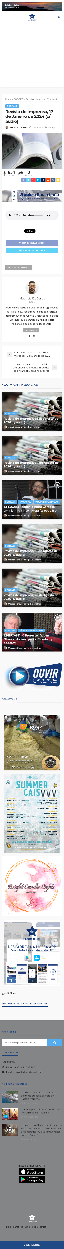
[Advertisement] (32, 55)
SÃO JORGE (25, 502)
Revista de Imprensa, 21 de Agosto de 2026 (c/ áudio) (31, 552)
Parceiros (18, 1226)
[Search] (59, 17)
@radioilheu (9, 993)
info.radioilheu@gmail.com (28, 1071)
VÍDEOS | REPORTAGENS (46, 502)
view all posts (31, 330)
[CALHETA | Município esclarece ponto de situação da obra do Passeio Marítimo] (10, 1097)
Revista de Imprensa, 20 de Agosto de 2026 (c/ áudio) (31, 597)
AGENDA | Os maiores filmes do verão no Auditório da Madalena (41, 1111)
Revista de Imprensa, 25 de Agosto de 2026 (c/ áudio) (31, 420)
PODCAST (12, 106)
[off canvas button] (4, 17)
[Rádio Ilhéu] (32, 1218)
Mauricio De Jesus (19, 127)
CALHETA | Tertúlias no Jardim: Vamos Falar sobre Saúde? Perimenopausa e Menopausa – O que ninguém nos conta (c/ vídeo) (41, 1130)
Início (8, 1226)
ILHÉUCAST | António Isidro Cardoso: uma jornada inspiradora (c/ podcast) (30, 508)
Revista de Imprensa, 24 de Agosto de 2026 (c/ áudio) (31, 464)
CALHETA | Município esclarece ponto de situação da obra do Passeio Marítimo (38, 1095)
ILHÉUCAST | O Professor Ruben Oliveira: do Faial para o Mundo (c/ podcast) (28, 639)
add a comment (20, 267)
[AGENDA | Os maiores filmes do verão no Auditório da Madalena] (10, 1114)
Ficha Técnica (39, 1226)
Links (27, 1226)
